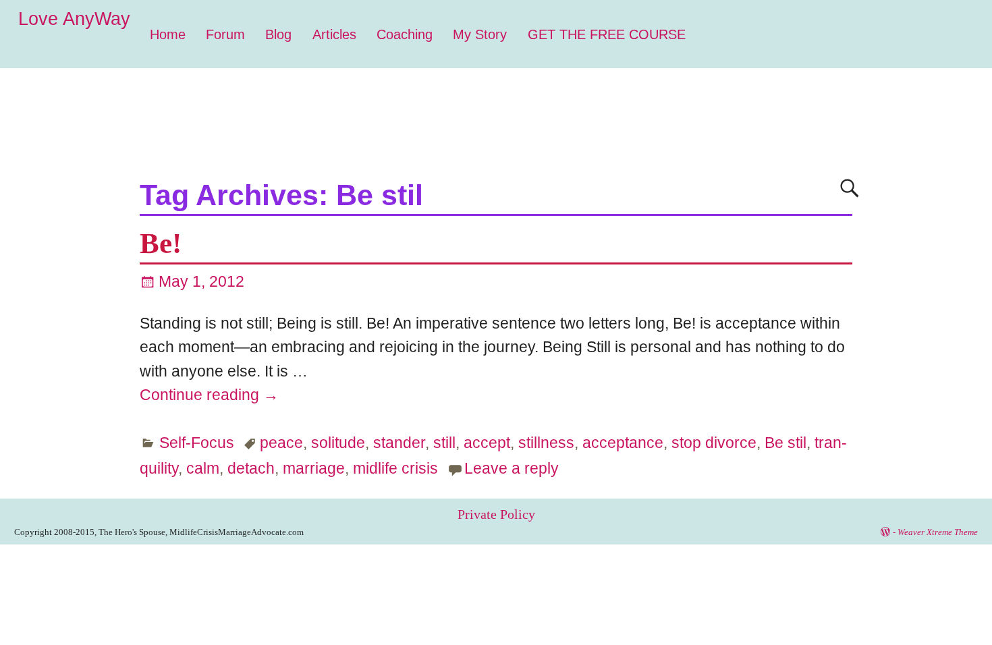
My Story (480, 34)
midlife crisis (395, 468)
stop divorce (713, 442)
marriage (314, 468)
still (444, 442)
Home (168, 34)
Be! (161, 243)
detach (251, 468)
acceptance (622, 442)
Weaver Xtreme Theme (938, 532)
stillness (546, 442)
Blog (278, 34)
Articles (334, 34)
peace (281, 442)
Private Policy (496, 514)
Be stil (785, 442)
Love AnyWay (74, 19)
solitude (338, 442)
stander (399, 442)
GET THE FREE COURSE (607, 34)
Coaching (405, 34)
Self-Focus (196, 442)
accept (487, 442)
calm (202, 468)
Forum (225, 34)
